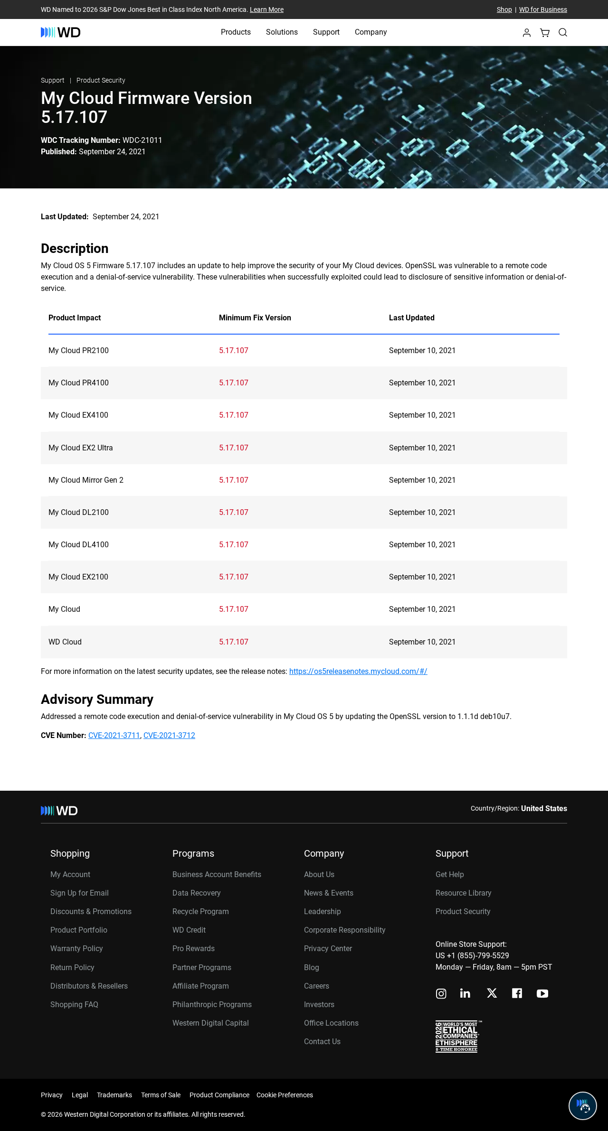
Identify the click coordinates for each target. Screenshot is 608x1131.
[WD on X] (492, 993)
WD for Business (543, 9)
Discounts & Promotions (91, 911)
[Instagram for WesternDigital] (441, 994)
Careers (316, 986)
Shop (504, 9)
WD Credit (189, 930)
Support (326, 32)
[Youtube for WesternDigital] (542, 994)
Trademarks (114, 1095)
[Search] (563, 32)
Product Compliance (219, 1095)
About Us (319, 874)
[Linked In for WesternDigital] (466, 994)
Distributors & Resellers (89, 986)
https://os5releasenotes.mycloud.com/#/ (358, 671)
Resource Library (464, 892)
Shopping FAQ (74, 1004)
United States (544, 808)
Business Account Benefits (216, 874)
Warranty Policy (76, 948)
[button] (526, 35)
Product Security (100, 80)
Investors (319, 1004)
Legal (80, 1095)
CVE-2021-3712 (169, 735)
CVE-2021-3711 (114, 735)
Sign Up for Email (79, 892)
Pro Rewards (193, 948)
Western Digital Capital (210, 1023)
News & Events (328, 892)
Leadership (322, 911)
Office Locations (331, 1023)
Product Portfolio (78, 930)
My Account (70, 874)
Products (236, 32)
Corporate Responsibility (345, 930)
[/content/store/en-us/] (60, 32)
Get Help (450, 874)
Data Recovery (196, 892)
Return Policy (72, 967)
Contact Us (322, 1041)
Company (371, 32)
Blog (311, 967)
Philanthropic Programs (212, 1004)
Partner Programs (201, 967)
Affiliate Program (200, 986)
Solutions (282, 32)
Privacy (52, 1095)
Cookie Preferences (284, 1095)
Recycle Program (200, 911)
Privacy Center (328, 948)
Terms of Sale (160, 1095)
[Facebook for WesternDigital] (517, 994)
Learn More (267, 9)
